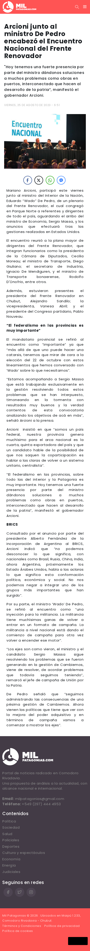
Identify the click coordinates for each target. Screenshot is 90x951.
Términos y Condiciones (21, 926)
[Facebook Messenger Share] (61, 180)
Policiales (10, 840)
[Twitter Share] (38, 180)
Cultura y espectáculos (23, 852)
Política (9, 821)
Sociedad (11, 827)
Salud (7, 833)
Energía (9, 865)
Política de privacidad (62, 926)
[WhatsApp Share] (50, 180)
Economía (11, 859)
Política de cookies (17, 931)
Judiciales (11, 871)
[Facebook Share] (27, 180)
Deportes (10, 846)
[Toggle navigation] (85, 6)
